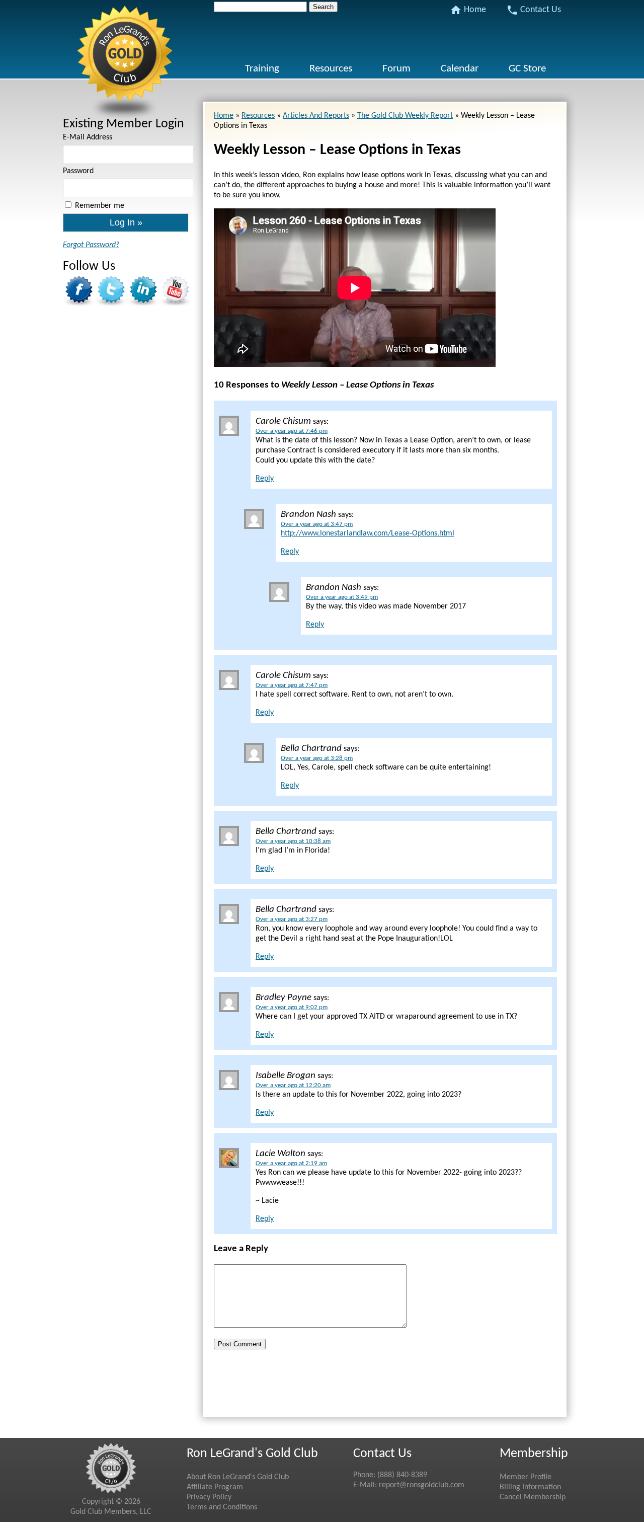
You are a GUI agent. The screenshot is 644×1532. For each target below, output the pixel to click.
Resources (330, 68)
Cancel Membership (533, 1497)
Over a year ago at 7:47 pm (292, 685)
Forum (396, 68)
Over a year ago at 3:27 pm (292, 919)
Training (262, 68)
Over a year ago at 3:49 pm (342, 597)
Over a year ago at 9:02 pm (292, 1007)
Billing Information (530, 1487)
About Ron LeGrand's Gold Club (238, 1477)
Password (78, 171)
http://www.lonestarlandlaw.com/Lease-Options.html (367, 533)
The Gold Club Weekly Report (405, 116)
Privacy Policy (209, 1497)
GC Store (527, 68)
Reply (265, 479)
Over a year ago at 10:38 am (293, 841)
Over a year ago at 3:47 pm (317, 524)
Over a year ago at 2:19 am (291, 1163)
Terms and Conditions (222, 1507)
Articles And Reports (316, 116)
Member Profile (525, 1477)
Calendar (459, 68)
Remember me (99, 206)
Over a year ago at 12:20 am (293, 1085)
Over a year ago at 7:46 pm (292, 431)
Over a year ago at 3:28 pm (317, 758)
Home (468, 10)
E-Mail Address (87, 137)
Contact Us (533, 10)
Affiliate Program (215, 1487)
